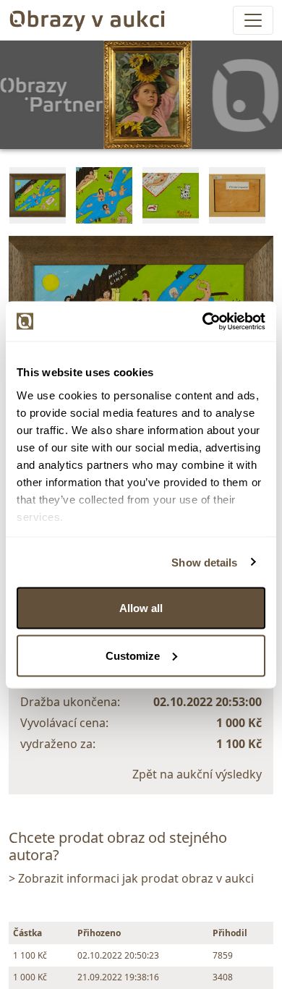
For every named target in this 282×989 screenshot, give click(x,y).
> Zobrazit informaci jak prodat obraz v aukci (131, 878)
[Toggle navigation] (253, 20)
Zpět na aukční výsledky (197, 774)
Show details (204, 562)
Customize (133, 655)
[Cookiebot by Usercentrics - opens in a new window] (202, 321)
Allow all (141, 608)
